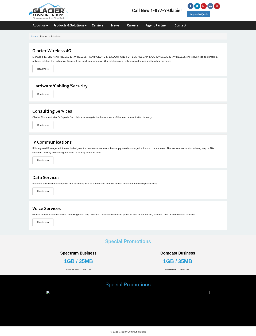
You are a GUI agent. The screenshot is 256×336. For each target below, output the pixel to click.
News (115, 25)
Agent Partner (156, 25)
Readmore (43, 68)
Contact (180, 25)
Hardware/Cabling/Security (59, 86)
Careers (132, 25)
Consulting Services (52, 111)
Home (34, 36)
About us (39, 25)
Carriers (97, 25)
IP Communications (52, 142)
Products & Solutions (68, 25)
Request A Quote (198, 14)
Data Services (46, 177)
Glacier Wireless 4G (51, 50)
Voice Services (46, 208)
